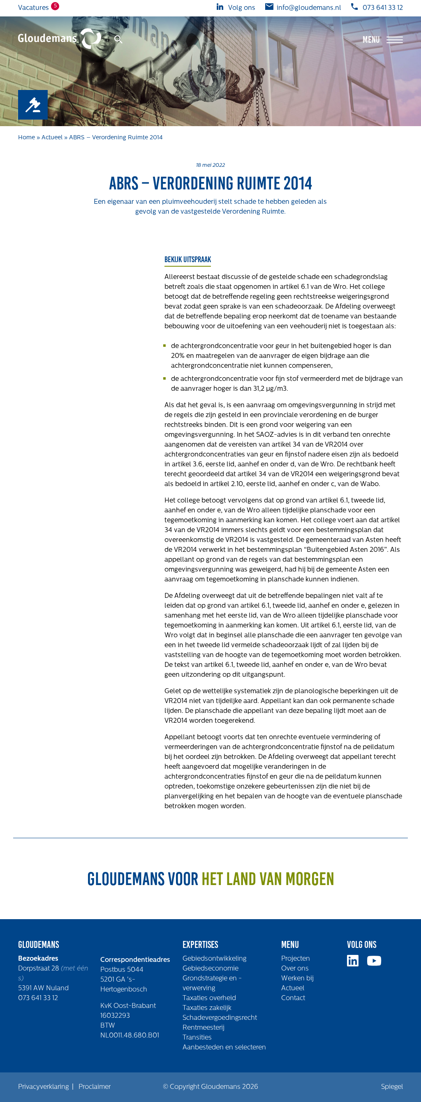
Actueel (52, 138)
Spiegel (392, 1087)
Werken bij (297, 978)
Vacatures (33, 7)
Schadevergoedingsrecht (220, 1018)
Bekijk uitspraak (187, 259)
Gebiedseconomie (210, 969)
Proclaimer (95, 1087)
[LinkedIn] (356, 964)
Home (26, 138)
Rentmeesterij (203, 1028)
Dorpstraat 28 (39, 969)
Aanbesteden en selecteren (224, 1047)
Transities (197, 1038)
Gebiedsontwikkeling (214, 959)
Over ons (295, 969)
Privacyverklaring (43, 1087)
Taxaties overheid (209, 998)
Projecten (295, 959)
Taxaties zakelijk (207, 1008)
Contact (293, 998)
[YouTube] (377, 964)
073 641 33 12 (38, 998)
